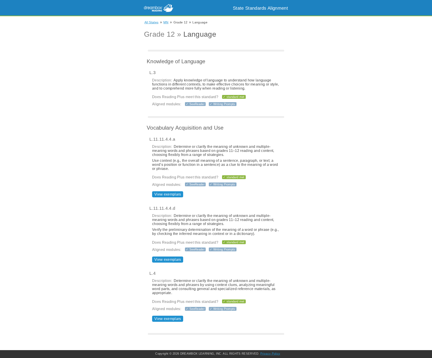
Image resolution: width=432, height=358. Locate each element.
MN (166, 22)
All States (151, 22)
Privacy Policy (270, 353)
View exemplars (167, 194)
